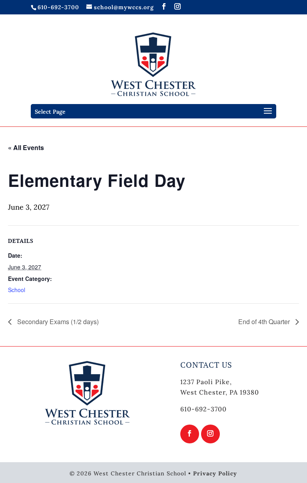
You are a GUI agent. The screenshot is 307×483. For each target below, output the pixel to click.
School (16, 290)
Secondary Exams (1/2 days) (57, 321)
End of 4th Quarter (264, 321)
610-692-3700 (58, 7)
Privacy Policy (215, 473)
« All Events (26, 147)
